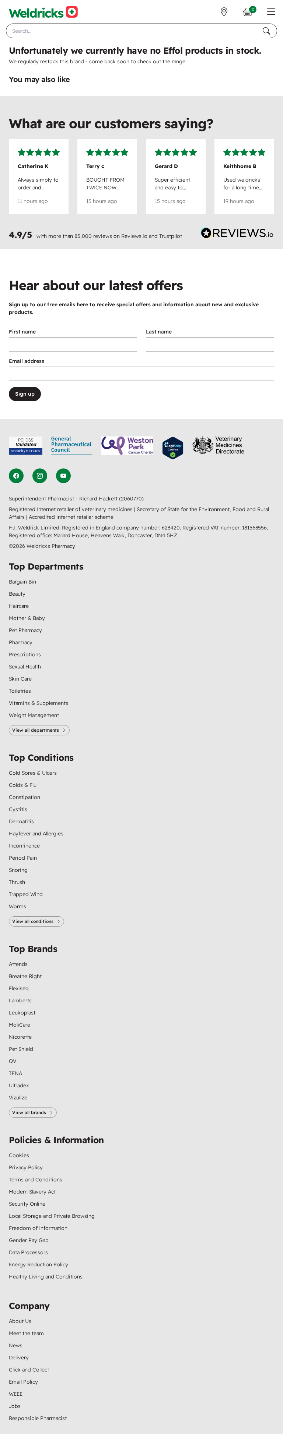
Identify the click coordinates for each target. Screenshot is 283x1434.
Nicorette (20, 1037)
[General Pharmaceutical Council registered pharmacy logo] (71, 448)
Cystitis (18, 809)
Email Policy (23, 1381)
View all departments (35, 730)
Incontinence (24, 845)
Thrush (17, 882)
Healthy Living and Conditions (46, 1276)
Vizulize (18, 1097)
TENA (15, 1073)
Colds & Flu (22, 785)
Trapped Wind (26, 894)
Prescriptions (25, 654)
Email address (26, 361)
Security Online (27, 1204)
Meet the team (26, 1333)
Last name (159, 331)
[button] (271, 12)
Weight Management (34, 715)
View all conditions (32, 921)
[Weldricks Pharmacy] (43, 12)
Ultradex (19, 1085)
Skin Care (20, 678)
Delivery (19, 1357)
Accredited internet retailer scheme (71, 517)
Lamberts (20, 1000)
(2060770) (131, 498)
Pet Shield (21, 1049)
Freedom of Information (38, 1228)
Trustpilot (170, 236)
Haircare (19, 606)
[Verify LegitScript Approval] (173, 448)
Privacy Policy (26, 1167)
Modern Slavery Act (32, 1191)
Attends (18, 964)
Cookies (19, 1155)
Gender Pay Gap (29, 1240)
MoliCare (19, 1024)
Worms (17, 906)
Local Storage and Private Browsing (52, 1216)
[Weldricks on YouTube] (63, 475)
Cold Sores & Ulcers (33, 773)
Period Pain (23, 858)
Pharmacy (20, 642)
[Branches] (224, 12)
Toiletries (20, 691)
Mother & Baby (27, 618)
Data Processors (28, 1252)
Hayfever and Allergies (36, 833)
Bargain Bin (22, 581)
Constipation (24, 797)
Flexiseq (19, 988)
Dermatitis (21, 821)
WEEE (15, 1394)
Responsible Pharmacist (38, 1418)
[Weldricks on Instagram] (39, 475)
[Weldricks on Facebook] (16, 475)
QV (12, 1061)
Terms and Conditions (35, 1179)
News (15, 1345)
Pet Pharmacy (25, 630)
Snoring (18, 870)
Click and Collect (29, 1369)
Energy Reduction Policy (38, 1264)
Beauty (17, 594)
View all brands (29, 1112)
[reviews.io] (237, 234)
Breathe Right (25, 976)
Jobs (15, 1406)
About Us (20, 1321)
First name (22, 331)
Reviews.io (134, 236)
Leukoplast (22, 1012)
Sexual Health (25, 666)
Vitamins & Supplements (38, 703)
